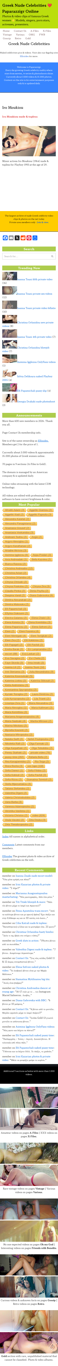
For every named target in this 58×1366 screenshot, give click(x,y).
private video (40, 752)
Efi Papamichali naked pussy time (35, 1035)
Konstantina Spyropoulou (21, 689)
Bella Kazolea (41, 559)
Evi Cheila (36, 658)
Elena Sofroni (41, 626)
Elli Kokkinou (33, 640)
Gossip (7, 38)
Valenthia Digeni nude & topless (33, 949)
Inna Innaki (36, 662)
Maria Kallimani (42, 707)
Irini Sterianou (14, 671)
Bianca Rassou (15, 564)
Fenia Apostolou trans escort (32, 910)
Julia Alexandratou (41, 671)
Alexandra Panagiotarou (20, 523)
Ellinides (24, 56)
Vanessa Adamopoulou (19, 806)
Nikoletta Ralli (14, 743)
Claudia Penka (15, 591)
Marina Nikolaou (16, 725)
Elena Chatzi (41, 617)
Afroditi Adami (14, 510)
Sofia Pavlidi (37, 775)
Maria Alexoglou (16, 707)
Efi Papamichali (15, 608)
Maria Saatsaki (15, 721)
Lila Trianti (42, 698)
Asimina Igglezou (16, 555)
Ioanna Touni (34, 667)
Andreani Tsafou (16, 537)
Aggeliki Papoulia (40, 514)
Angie (37, 537)
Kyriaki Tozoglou (16, 694)
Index (5, 836)
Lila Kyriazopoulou (17, 698)
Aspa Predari (42, 555)
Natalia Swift (14, 739)
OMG (32, 34)
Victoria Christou (16, 815)
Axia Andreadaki (16, 559)
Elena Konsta (14, 622)
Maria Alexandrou (40, 703)
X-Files (47, 30)
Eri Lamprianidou (39, 649)
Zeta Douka (37, 820)
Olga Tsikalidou (42, 748)
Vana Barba (13, 802)
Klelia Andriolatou (16, 685)
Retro (18, 38)
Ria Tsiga (42, 761)
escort (11, 653)
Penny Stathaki (15, 752)
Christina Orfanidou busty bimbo (34, 931)
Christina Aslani (15, 573)
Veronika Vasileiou (17, 811)
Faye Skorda (14, 662)
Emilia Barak (14, 649)
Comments (8, 844)
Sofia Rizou (13, 779)
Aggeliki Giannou (40, 510)
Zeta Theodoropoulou (18, 824)
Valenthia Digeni (16, 793)
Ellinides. (43, 440)
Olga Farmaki (38, 743)
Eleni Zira (12, 640)
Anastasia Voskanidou (19, 532)
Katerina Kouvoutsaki (19, 676)
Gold (28, 38)
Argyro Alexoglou (16, 541)
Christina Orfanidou (17, 577)
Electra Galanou (16, 617)
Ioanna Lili (12, 667)
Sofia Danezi (14, 770)
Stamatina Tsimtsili (39, 779)
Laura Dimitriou (42, 694)
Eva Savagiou (14, 658)
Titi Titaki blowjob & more (30, 901)
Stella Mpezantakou (18, 784)
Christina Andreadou (19, 568)
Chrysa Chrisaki (16, 582)
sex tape (35, 766)
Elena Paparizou (16, 626)
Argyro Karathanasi (17, 546)
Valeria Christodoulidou (20, 797)
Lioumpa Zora (14, 703)
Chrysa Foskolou (16, 586)
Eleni (9, 631)
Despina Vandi (15, 595)
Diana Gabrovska (41, 595)
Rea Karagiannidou (17, 761)
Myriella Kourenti (16, 730)
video (38, 815)
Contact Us (20, 30)
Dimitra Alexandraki (18, 599)
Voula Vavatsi (14, 820)
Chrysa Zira (41, 586)
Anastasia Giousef (17, 528)
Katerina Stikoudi (42, 680)
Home (6, 30)
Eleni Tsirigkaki (41, 635)
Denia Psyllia (39, 591)
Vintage (7, 34)
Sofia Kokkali (14, 775)
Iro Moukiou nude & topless (20, 116)
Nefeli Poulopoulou (40, 739)
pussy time (14, 757)
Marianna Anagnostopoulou (22, 716)
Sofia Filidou (37, 770)
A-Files (34, 30)
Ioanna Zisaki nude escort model (34, 875)
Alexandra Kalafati (17, 519)
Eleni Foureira (29, 631)
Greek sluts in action (27, 940)
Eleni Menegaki (15, 635)
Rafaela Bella (38, 757)
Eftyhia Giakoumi (16, 613)
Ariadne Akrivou (15, 550)
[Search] (52, 256)
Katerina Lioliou (15, 680)
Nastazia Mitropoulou (18, 734)
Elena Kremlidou (40, 622)
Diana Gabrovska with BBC (31, 1000)
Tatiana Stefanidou (17, 788)
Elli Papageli (14, 644)
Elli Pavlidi (35, 644)
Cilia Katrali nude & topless (31, 923)
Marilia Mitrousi (40, 721)
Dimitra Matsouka (17, 604)
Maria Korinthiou (16, 712)
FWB (42, 34)
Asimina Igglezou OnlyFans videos (35, 1026)
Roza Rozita (14, 766)
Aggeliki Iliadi (14, 514)
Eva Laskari (30, 653)
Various (20, 34)
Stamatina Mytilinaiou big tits (32, 979)
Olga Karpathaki (16, 748)
